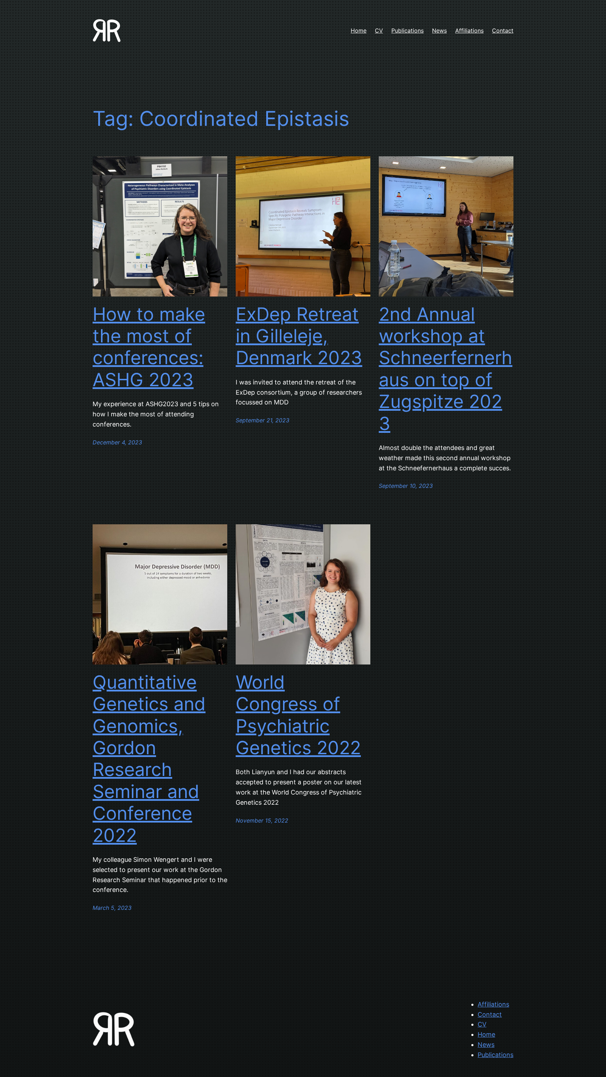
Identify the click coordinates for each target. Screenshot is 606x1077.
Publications (495, 1054)
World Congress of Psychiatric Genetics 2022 (298, 715)
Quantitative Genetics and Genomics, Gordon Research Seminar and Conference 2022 (149, 759)
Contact (490, 1014)
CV (482, 1024)
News (486, 1044)
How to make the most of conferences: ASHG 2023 (149, 347)
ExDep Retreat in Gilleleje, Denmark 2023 (299, 336)
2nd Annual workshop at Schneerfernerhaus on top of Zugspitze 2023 (445, 369)
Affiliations (493, 1004)
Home (486, 1034)
